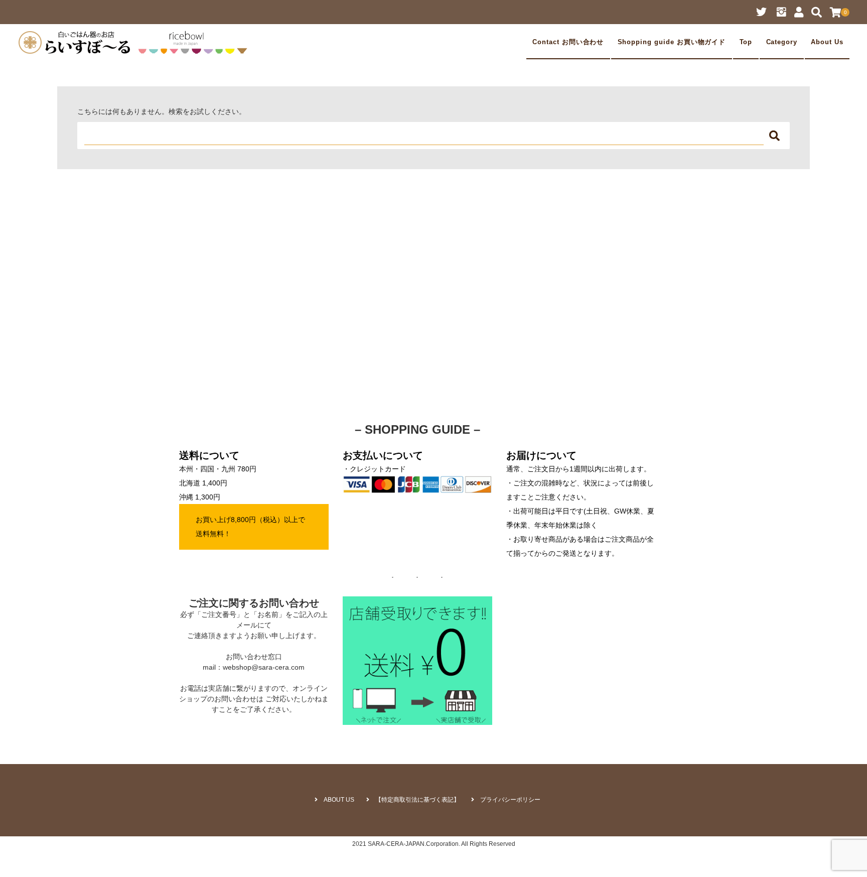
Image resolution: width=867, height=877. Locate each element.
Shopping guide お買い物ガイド (672, 42)
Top (746, 42)
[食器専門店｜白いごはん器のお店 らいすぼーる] (135, 42)
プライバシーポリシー (510, 799)
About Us (827, 42)
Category (782, 42)
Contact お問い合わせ (568, 42)
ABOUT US (339, 799)
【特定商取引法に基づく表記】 (417, 799)
